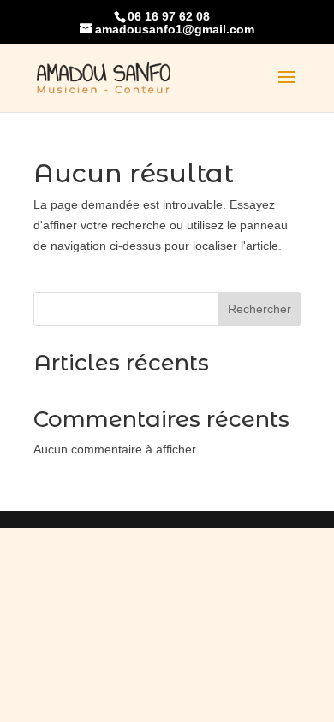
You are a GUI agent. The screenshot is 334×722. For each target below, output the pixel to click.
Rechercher (259, 309)
